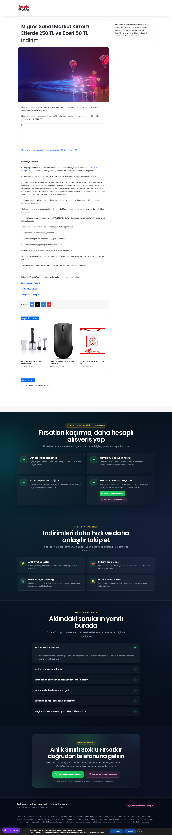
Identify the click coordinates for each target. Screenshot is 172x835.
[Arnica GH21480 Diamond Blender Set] (34, 341)
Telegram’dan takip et (30, 295)
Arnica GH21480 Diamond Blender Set (32, 362)
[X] (37, 304)
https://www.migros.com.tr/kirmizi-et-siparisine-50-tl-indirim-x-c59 (49, 150)
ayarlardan (88, 832)
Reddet (130, 831)
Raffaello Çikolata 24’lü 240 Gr (92, 362)
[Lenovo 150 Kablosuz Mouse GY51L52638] (63, 341)
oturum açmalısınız (44, 385)
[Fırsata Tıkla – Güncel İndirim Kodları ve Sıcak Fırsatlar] (23, 8)
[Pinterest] (49, 304)
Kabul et (116, 831)
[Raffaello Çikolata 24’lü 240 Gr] (92, 341)
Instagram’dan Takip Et (30, 283)
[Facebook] (32, 304)
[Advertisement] (109, 7)
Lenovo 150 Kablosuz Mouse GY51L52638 (62, 362)
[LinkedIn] (43, 304)
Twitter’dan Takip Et (29, 289)
